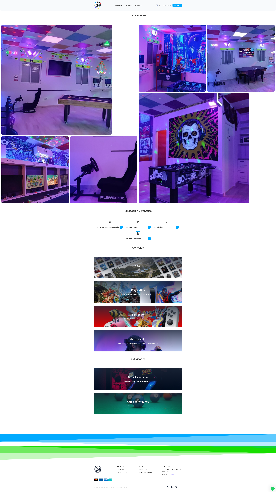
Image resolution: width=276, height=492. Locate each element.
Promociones (143, 469)
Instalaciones (120, 469)
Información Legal (122, 472)
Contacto (141, 475)
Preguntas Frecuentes (145, 472)
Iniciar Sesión (167, 5)
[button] (110, 227)
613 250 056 (171, 474)
